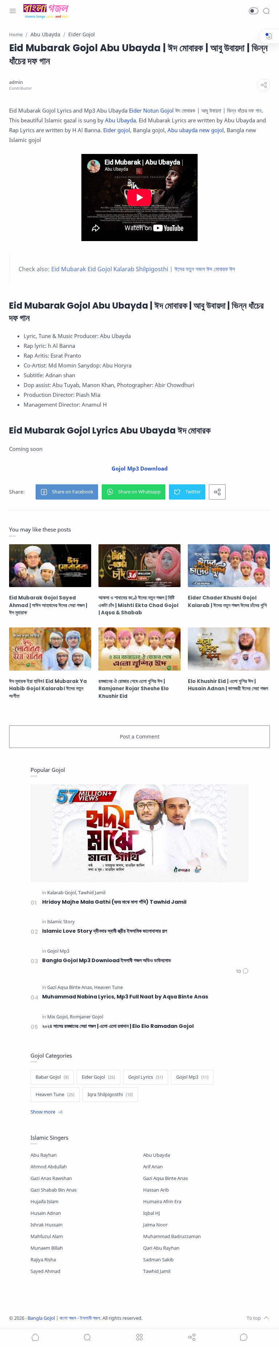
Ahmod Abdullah (49, 1167)
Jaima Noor (155, 1225)
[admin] (16, 82)
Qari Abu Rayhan (161, 1248)
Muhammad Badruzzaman (172, 1236)
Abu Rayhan (44, 1155)
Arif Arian (153, 1167)
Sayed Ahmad (45, 1271)
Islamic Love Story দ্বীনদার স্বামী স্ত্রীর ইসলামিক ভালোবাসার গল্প (104, 931)
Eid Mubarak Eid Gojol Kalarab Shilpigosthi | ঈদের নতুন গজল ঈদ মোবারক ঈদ (143, 269)
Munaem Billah (47, 1248)
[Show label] (46, 1112)
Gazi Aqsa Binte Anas (165, 1178)
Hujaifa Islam (44, 1202)
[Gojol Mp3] (58, 951)
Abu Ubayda (120, 120)
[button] (253, 11)
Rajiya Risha (43, 1260)
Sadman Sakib (158, 1260)
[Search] (266, 11)
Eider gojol (116, 130)
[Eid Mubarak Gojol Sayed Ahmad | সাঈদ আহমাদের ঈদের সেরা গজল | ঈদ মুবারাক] (50, 565)
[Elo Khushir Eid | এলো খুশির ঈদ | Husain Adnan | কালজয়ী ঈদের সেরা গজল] (229, 648)
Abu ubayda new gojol (195, 130)
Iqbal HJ (151, 1213)
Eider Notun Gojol (151, 110)
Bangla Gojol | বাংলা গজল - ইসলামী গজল (64, 1318)
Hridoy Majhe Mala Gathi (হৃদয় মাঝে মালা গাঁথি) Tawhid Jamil (114, 902)
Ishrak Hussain (46, 1225)
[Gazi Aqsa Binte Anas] (70, 987)
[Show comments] (244, 1337)
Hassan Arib (156, 1190)
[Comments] (242, 971)
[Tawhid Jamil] (91, 893)
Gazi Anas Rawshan (51, 1178)
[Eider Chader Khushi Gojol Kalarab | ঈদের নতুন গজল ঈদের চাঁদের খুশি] (229, 565)
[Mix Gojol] (58, 1017)
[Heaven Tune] (108, 987)
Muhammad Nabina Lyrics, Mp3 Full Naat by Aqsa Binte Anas (125, 996)
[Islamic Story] (61, 922)
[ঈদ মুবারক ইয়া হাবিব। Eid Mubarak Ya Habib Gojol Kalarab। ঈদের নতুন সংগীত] (50, 648)
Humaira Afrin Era (162, 1202)
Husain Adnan (46, 1213)
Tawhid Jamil (156, 1271)
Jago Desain (190, 1318)
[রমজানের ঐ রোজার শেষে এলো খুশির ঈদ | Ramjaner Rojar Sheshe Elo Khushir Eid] (139, 648)
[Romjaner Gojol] (86, 1017)
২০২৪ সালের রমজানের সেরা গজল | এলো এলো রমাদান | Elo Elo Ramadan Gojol (118, 1026)
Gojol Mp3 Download (140, 468)
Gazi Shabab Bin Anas (54, 1190)
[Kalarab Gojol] (62, 893)
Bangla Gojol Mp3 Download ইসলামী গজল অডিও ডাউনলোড (106, 960)
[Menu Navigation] (12, 11)
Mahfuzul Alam (47, 1236)
